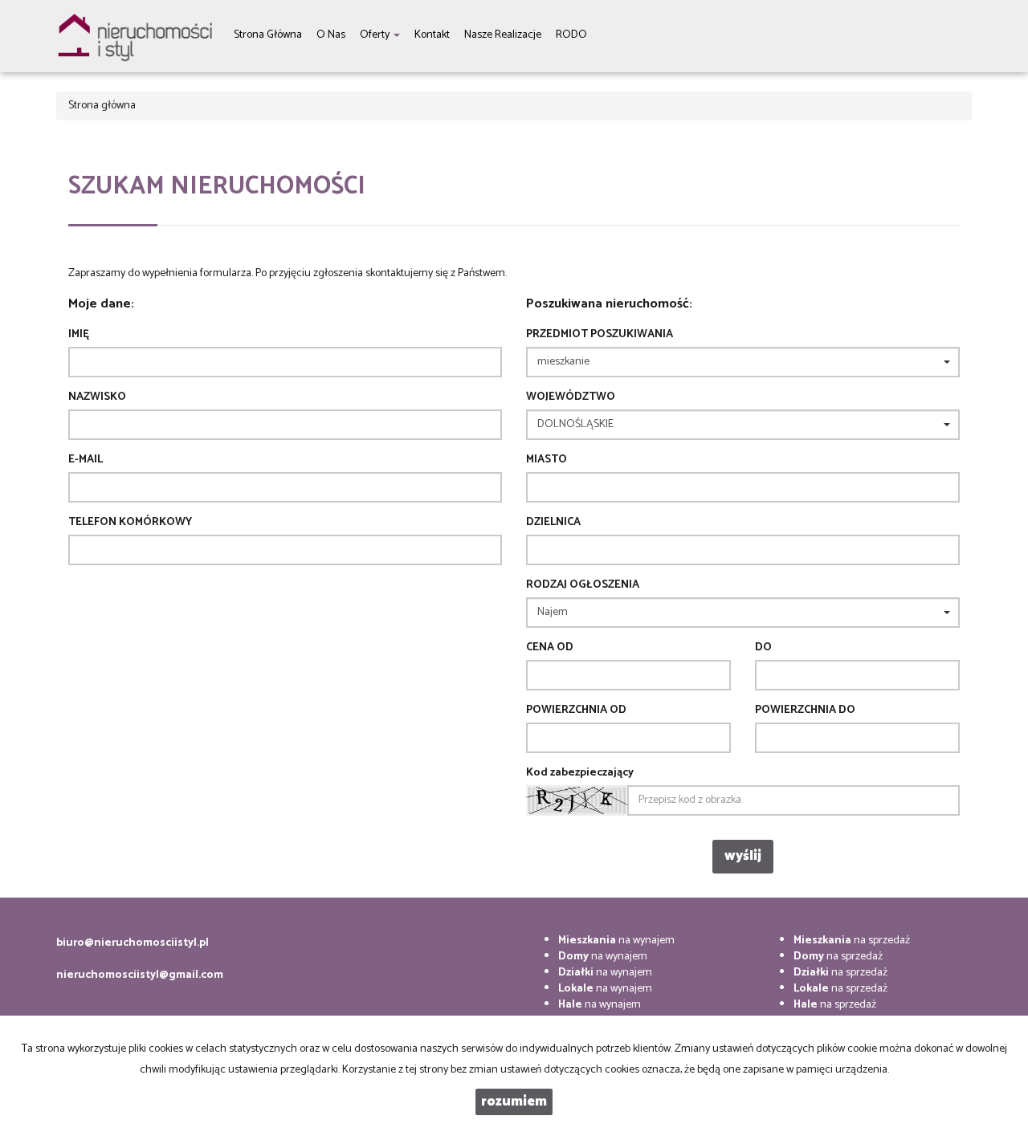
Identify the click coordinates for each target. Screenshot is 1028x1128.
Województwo (570, 397)
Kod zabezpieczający (580, 773)
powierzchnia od (576, 710)
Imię (78, 335)
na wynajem (616, 940)
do (763, 648)
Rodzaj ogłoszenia (582, 585)
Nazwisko (97, 397)
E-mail (85, 460)
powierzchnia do (805, 710)
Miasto (546, 460)
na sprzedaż (851, 940)
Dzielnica (553, 523)
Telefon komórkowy (130, 523)
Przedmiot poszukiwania (599, 335)
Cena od (549, 648)
